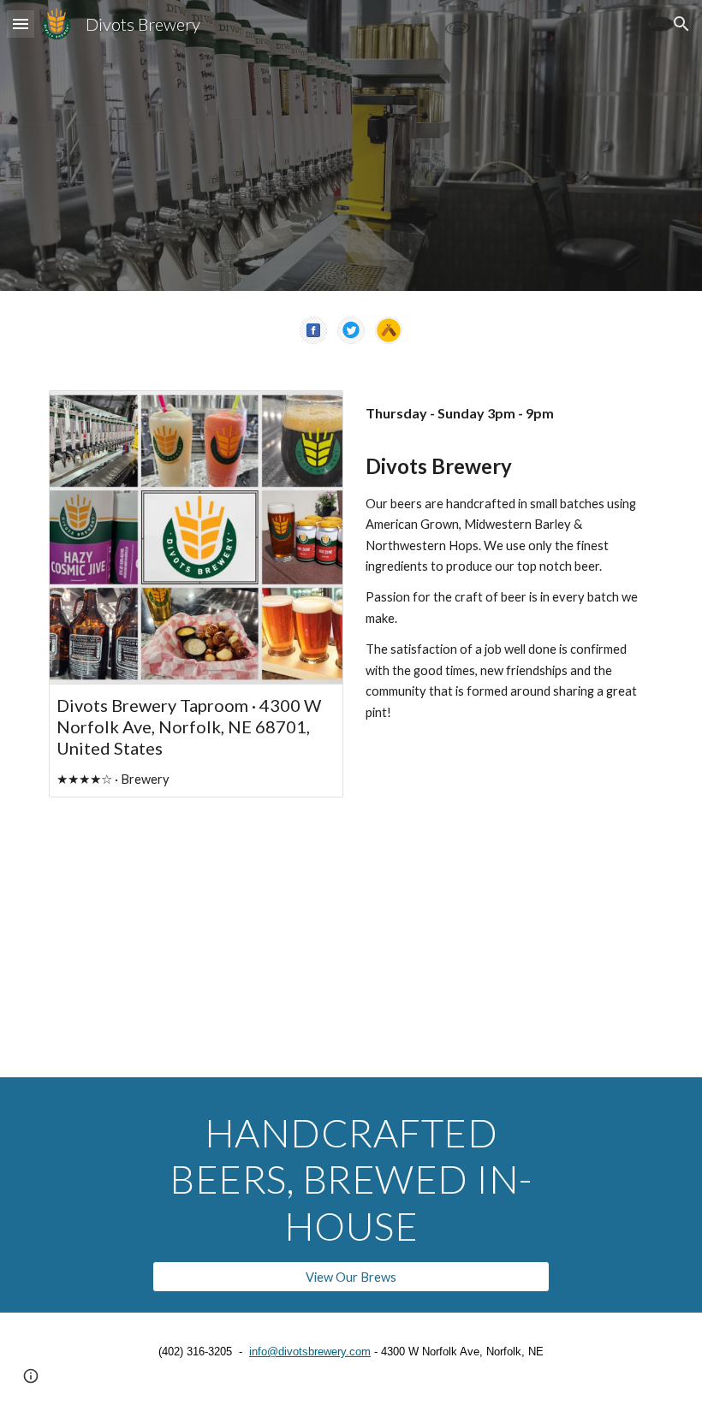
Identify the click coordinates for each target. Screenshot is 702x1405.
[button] (20, 23)
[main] (506, 413)
